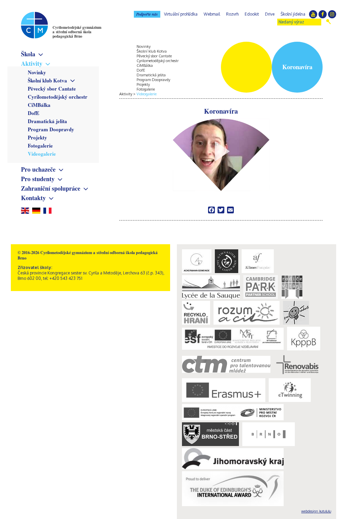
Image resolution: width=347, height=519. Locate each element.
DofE (33, 113)
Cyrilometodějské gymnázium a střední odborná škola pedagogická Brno (77, 32)
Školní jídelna (293, 14)
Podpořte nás (147, 14)
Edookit (252, 14)
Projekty (37, 137)
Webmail (212, 14)
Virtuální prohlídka (181, 14)
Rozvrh (232, 14)
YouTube (313, 14)
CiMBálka (39, 105)
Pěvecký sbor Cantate (52, 88)
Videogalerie (42, 153)
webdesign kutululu (316, 511)
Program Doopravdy (51, 129)
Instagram (332, 14)
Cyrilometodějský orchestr (57, 96)
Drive (269, 14)
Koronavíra (221, 111)
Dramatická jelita (47, 121)
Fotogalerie (40, 145)
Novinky (37, 72)
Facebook (323, 14)
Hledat (328, 21)
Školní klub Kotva (47, 80)
